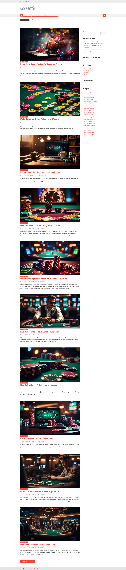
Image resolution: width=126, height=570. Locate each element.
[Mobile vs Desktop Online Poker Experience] (50, 471)
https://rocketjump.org (89, 121)
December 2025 (87, 68)
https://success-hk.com (89, 108)
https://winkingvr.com (88, 92)
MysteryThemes (35, 568)
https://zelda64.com (88, 127)
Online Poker (27, 15)
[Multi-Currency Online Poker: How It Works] (50, 99)
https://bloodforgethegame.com (91, 95)
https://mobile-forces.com (89, 114)
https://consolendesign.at (89, 132)
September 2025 (88, 70)
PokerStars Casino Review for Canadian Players (41, 63)
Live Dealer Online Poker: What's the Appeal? (40, 331)
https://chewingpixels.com (89, 119)
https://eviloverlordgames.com (90, 101)
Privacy (44, 15)
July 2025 (86, 74)
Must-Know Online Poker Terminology (37, 438)
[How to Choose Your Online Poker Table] (50, 524)
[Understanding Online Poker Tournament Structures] (50, 258)
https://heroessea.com (89, 103)
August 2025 (87, 72)
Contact (55, 15)
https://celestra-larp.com (89, 112)
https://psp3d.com (88, 106)
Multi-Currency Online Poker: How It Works (39, 119)
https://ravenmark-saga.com (90, 118)
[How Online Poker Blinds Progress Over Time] (50, 205)
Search (84, 31)
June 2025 (86, 76)
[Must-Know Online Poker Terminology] (50, 418)
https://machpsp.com (88, 99)
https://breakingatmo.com (89, 125)
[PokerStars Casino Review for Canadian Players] (50, 44)
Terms (49, 15)
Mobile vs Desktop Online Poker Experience (39, 491)
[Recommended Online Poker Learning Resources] (50, 152)
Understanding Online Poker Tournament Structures (43, 278)
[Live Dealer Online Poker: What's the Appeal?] (50, 311)
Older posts (24, 561)
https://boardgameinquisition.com (91, 116)
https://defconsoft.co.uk (89, 110)
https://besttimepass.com (89, 94)
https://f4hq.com (87, 129)
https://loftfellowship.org (89, 123)
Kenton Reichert (35, 67)
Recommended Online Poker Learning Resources (42, 20)
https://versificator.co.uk (89, 97)
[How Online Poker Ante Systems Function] (50, 364)
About (34, 15)
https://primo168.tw (88, 105)
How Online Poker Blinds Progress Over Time (40, 225)
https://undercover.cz (88, 130)
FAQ (39, 15)
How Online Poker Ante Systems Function (38, 385)
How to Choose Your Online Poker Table (37, 544)
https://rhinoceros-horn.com (90, 134)
